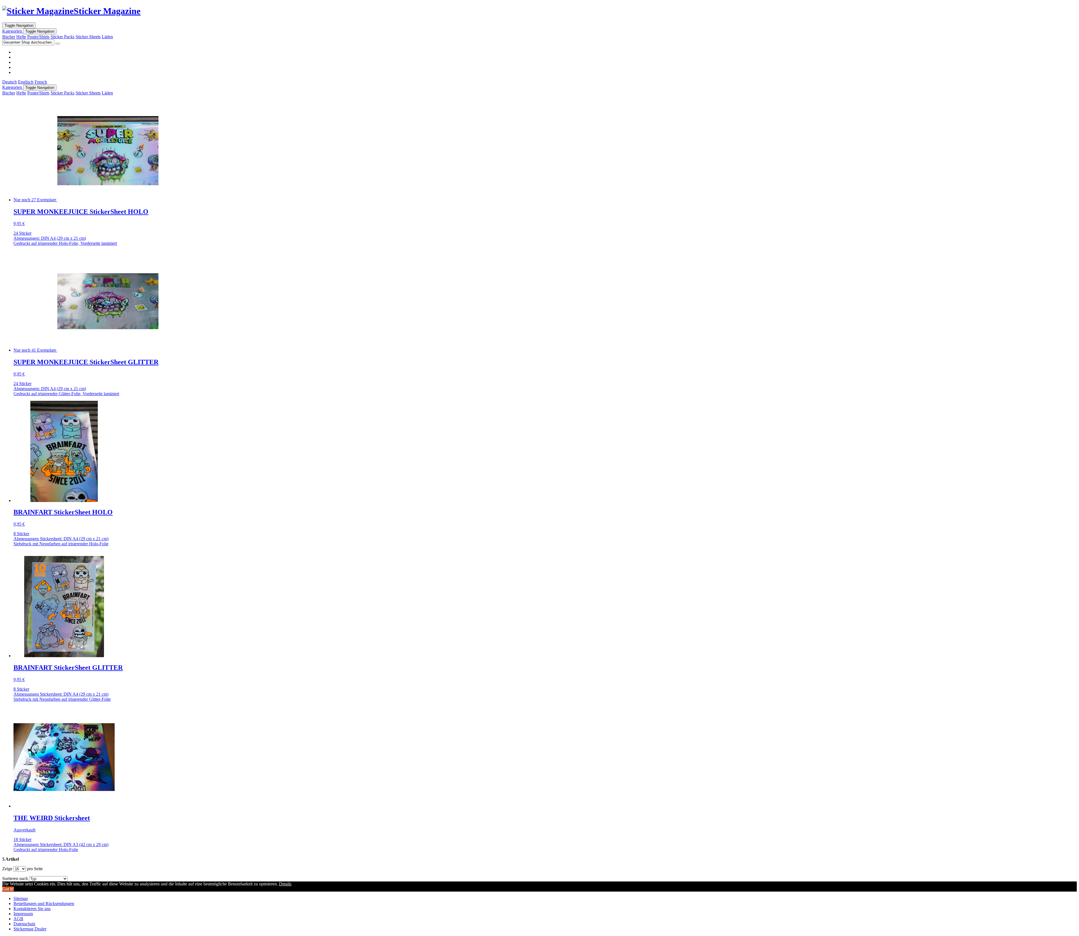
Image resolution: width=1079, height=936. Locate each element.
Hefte (21, 36)
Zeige (7, 868)
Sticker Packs (62, 36)
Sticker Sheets (88, 36)
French (41, 82)
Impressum (23, 913)
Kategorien (12, 31)
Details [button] (285, 883)
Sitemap (20, 898)
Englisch (25, 82)
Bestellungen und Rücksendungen (43, 903)
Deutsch (9, 82)
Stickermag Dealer (29, 928)
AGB (18, 918)
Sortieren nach (15, 878)
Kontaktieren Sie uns (32, 908)
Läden (107, 36)
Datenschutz (24, 923)
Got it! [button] (8, 889)
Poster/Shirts (38, 36)
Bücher (8, 36)
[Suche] (57, 43)
